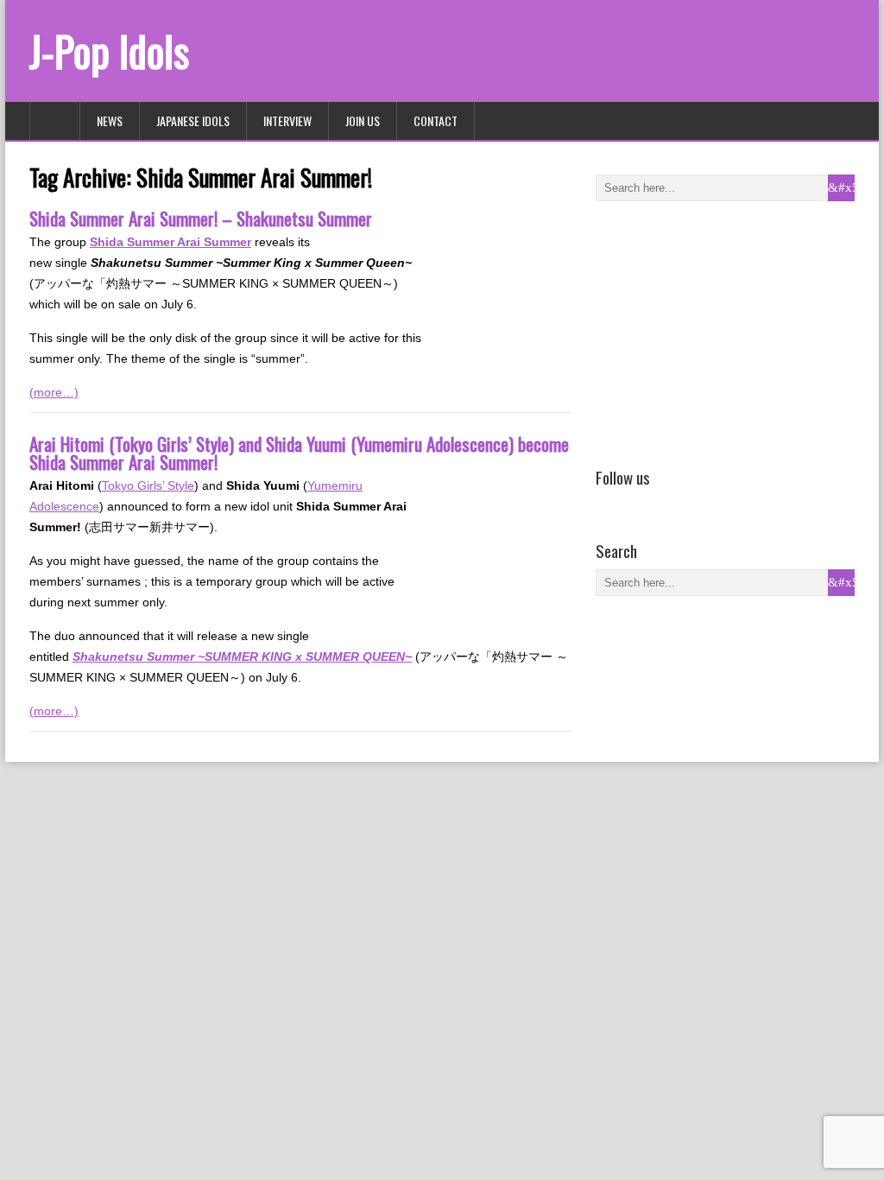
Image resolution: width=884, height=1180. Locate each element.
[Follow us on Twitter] (631, 502)
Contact (436, 120)
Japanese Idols (193, 120)
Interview (287, 120)
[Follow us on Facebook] (606, 502)
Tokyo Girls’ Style (148, 485)
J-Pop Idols (109, 50)
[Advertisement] (725, 331)
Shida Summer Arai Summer (170, 242)
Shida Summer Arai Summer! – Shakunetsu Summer (200, 218)
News (110, 120)
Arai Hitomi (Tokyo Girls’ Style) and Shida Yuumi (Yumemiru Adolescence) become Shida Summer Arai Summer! (299, 452)
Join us (362, 120)
